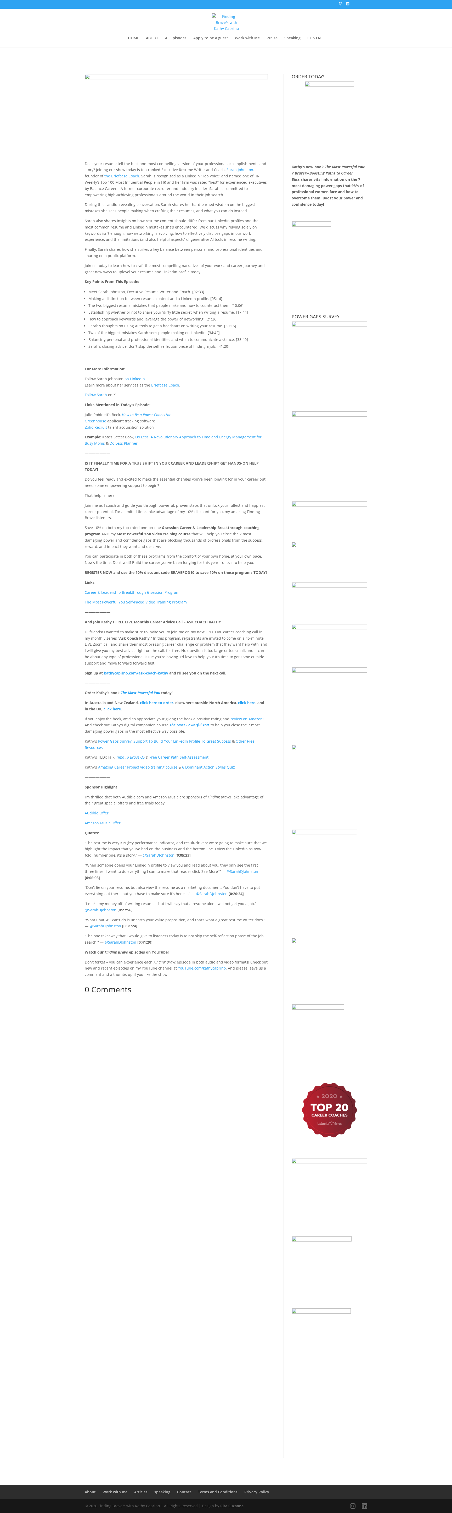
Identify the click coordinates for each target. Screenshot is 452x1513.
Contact (184, 1491)
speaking (162, 1491)
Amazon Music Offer (103, 822)
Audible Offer (97, 812)
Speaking (292, 38)
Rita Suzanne (232, 1505)
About (90, 1491)
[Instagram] (340, 5)
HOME (133, 38)
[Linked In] (347, 5)
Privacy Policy (256, 1491)
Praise (272, 38)
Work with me (115, 1491)
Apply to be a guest (210, 38)
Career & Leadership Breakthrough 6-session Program (132, 592)
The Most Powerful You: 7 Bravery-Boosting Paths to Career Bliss (328, 173)
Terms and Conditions (218, 1491)
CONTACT (315, 38)
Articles (141, 1491)
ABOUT (152, 38)
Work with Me (247, 38)
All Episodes (176, 38)
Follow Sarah (96, 394)
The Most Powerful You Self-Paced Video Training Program (136, 602)
